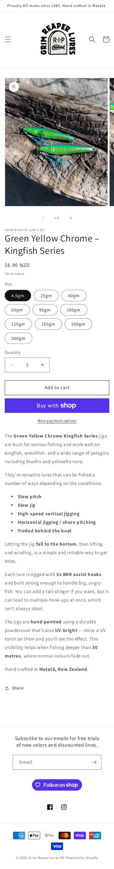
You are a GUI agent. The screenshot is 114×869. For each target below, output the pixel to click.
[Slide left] (43, 218)
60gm (17, 310)
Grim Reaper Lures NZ (47, 857)
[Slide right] (71, 218)
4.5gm (17, 295)
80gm (45, 310)
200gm (78, 324)
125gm (18, 324)
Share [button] (18, 688)
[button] (8, 39)
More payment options (57, 420)
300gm (18, 338)
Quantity (13, 352)
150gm (48, 324)
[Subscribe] (94, 762)
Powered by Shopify (82, 857)
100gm (74, 310)
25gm (46, 295)
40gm (74, 295)
